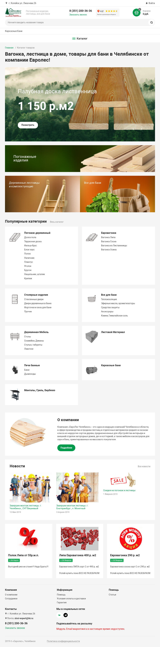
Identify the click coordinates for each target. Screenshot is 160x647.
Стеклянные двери (33, 299)
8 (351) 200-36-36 (80, 10)
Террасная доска (33, 241)
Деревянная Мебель (36, 332)
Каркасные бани (13, 31)
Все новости (144, 466)
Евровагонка (108, 232)
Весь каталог (57, 222)
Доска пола (30, 237)
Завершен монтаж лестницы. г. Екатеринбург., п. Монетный (72, 507)
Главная (9, 47)
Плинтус (28, 262)
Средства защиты (110, 307)
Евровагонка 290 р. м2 (125, 555)
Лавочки (28, 349)
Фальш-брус (30, 245)
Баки (26, 370)
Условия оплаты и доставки (71, 598)
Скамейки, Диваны (34, 340)
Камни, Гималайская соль (114, 315)
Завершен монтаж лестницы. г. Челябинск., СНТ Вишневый (26, 507)
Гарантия (62, 602)
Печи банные (32, 365)
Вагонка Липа (108, 237)
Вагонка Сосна (108, 241)
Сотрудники (11, 598)
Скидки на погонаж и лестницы (119, 490)
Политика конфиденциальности (63, 641)
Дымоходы (30, 374)
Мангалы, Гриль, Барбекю (39, 390)
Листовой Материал (113, 332)
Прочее (28, 311)
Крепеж (28, 278)
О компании (11, 594)
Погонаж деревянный (37, 232)
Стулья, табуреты (33, 344)
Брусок (28, 270)
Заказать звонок (78, 14)
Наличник (29, 258)
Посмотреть (27, 125)
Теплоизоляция (109, 299)
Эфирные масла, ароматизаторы (118, 303)
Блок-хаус (29, 249)
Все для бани (109, 294)
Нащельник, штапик (34, 274)
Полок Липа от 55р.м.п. (23, 555)
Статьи (112, 594)
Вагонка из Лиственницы (114, 245)
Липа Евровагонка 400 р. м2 (77, 555)
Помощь (61, 594)
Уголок (27, 266)
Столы (27, 336)
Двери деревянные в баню (37, 303)
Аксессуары (107, 311)
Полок (27, 253)
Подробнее (66, 447)
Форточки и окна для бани (37, 307)
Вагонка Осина (109, 249)
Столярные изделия (36, 294)
